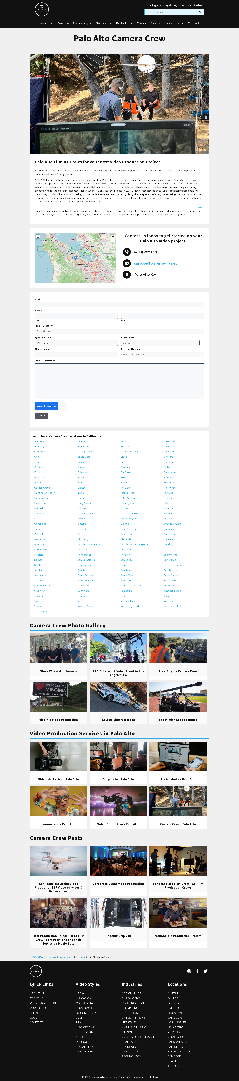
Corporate (84, 1008)
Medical (128, 1032)
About (44, 23)
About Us (37, 993)
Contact (193, 23)
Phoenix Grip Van (118, 936)
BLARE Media (38, 957)
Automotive (131, 998)
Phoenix (174, 1032)
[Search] (200, 12)
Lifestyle (129, 1022)
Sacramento (177, 1042)
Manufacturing (134, 1027)
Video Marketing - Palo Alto (58, 779)
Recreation (130, 1046)
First (37, 321)
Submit (41, 415)
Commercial (85, 1003)
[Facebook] (197, 971)
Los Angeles (177, 1022)
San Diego (175, 1046)
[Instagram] (189, 971)
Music (80, 1037)
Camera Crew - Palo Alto (178, 824)
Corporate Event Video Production (118, 884)
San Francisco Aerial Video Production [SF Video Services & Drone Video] (58, 887)
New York (175, 1027)
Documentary (87, 1013)
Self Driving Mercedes (118, 720)
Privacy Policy (125, 1077)
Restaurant (131, 1051)
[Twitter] (205, 971)
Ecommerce (131, 1008)
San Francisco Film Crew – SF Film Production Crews (178, 885)
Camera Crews (66, 957)
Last (123, 321)
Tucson (173, 1066)
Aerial (80, 993)
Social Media (85, 1046)
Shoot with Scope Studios (178, 720)
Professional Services (139, 1037)
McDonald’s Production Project (178, 936)
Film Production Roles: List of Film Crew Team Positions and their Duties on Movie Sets (58, 939)
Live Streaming (87, 1032)
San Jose (174, 1056)
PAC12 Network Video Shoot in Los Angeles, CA (118, 673)
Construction (133, 1003)
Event (80, 1017)
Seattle (173, 1061)
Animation (84, 998)
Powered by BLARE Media (145, 1077)
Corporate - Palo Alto (118, 779)
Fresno (173, 1008)
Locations (172, 23)
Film (79, 1022)
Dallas (173, 998)
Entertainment (133, 1017)
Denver (173, 1003)
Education (130, 1013)
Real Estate (131, 1042)
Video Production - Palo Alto (118, 824)
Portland (175, 1037)
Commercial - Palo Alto (58, 824)
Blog (153, 23)
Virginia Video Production (58, 720)
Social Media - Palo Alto (178, 779)
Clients (141, 23)
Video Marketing (43, 1003)
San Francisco (179, 1051)
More (201, 207)
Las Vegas (175, 1017)
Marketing (80, 23)
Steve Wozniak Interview (58, 671)
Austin (173, 993)
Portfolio (122, 23)
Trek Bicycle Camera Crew (178, 671)
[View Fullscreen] (38, 236)
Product (83, 1042)
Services (102, 23)
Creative (63, 23)
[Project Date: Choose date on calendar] (202, 343)
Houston (175, 1013)
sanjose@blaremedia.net (155, 263)
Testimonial (85, 1051)
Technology (131, 1056)
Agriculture (131, 993)
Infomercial (85, 1027)
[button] (75, 258)
